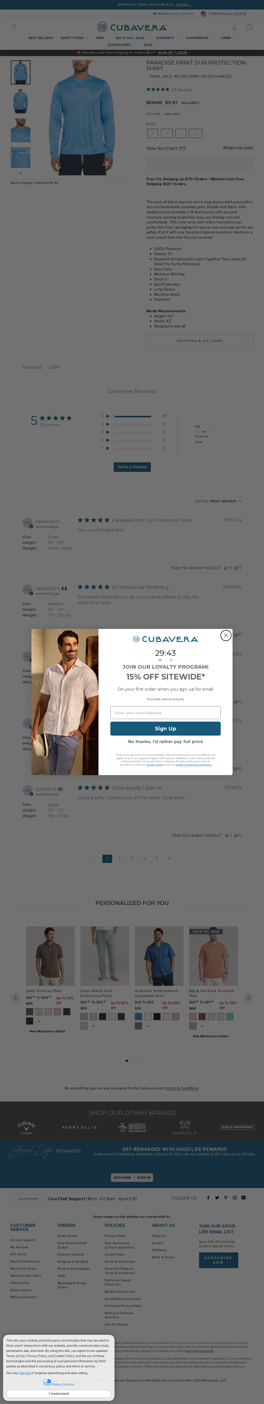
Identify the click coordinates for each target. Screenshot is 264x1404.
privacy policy (155, 764)
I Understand (59, 1393)
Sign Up (165, 729)
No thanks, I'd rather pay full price (165, 741)
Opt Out (24, 1373)
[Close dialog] (225, 635)
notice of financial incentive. (194, 764)
